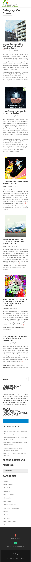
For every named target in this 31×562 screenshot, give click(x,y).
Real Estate (18, 77)
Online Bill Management (11, 508)
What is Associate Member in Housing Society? (15, 112)
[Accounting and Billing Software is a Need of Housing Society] (15, 30)
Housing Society (10, 74)
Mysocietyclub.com (11, 75)
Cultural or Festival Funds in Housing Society (15, 183)
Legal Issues (6, 267)
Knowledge (19, 74)
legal (7, 151)
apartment (23, 146)
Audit (9, 72)
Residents (24, 77)
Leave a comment (14, 151)
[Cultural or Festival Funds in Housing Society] (15, 168)
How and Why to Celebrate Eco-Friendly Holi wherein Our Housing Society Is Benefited (15, 302)
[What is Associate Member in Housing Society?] (15, 97)
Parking (12, 77)
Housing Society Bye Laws (21, 147)
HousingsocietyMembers (9, 149)
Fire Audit (23, 72)
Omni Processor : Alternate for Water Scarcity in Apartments (15, 338)
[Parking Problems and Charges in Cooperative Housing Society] (15, 226)
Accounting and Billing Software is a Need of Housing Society (13, 46)
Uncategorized (19, 79)
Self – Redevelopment (10, 521)
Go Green (19, 205)
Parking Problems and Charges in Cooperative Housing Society (13, 241)
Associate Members (8, 147)
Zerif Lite (8, 558)
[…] (18, 69)
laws (4, 151)
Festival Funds (16, 72)
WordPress (21, 558)
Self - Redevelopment (8, 79)
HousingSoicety (21, 149)
